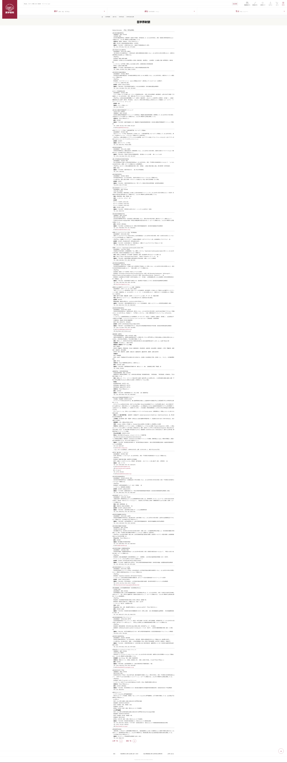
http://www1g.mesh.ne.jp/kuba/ (123, 468)
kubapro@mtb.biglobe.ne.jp (123, 466)
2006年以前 (121, 16)
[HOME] (102, 17)
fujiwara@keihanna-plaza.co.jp (124, 473)
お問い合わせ (171, 753)
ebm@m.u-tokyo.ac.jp (122, 447)
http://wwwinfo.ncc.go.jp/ (121, 726)
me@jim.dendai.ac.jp (122, 545)
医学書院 (9, 9)
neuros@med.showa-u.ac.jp (123, 229)
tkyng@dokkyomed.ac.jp (122, 127)
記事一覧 (114, 16)
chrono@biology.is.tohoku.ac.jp (124, 329)
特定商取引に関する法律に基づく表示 (129, 753)
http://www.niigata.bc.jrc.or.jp (122, 284)
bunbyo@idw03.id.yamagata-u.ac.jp (125, 667)
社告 (114, 753)
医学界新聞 (108, 16)
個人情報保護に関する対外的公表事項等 (153, 753)
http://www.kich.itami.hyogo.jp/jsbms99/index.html (127, 584)
